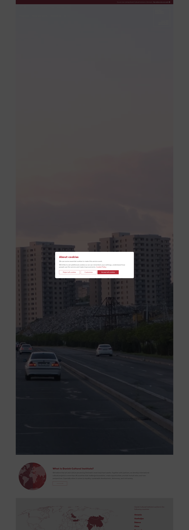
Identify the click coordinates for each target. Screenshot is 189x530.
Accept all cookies (108, 272)
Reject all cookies (69, 272)
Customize (89, 272)
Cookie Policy (101, 267)
